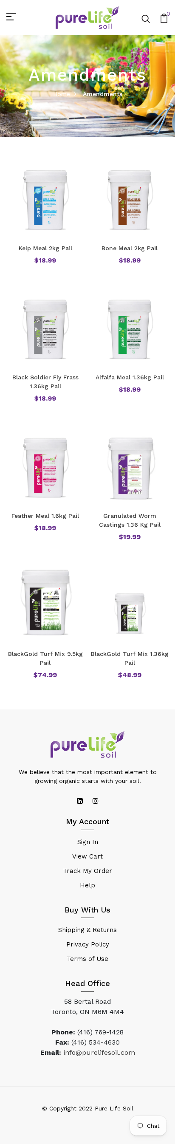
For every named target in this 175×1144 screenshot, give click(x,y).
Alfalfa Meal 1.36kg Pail (130, 377)
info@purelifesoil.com (99, 1052)
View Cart (87, 856)
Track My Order (87, 871)
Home (61, 93)
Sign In (87, 842)
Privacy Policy (87, 944)
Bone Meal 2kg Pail (130, 248)
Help (87, 885)
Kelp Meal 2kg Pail (45, 248)
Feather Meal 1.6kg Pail (45, 515)
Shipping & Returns (87, 930)
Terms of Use (87, 959)
